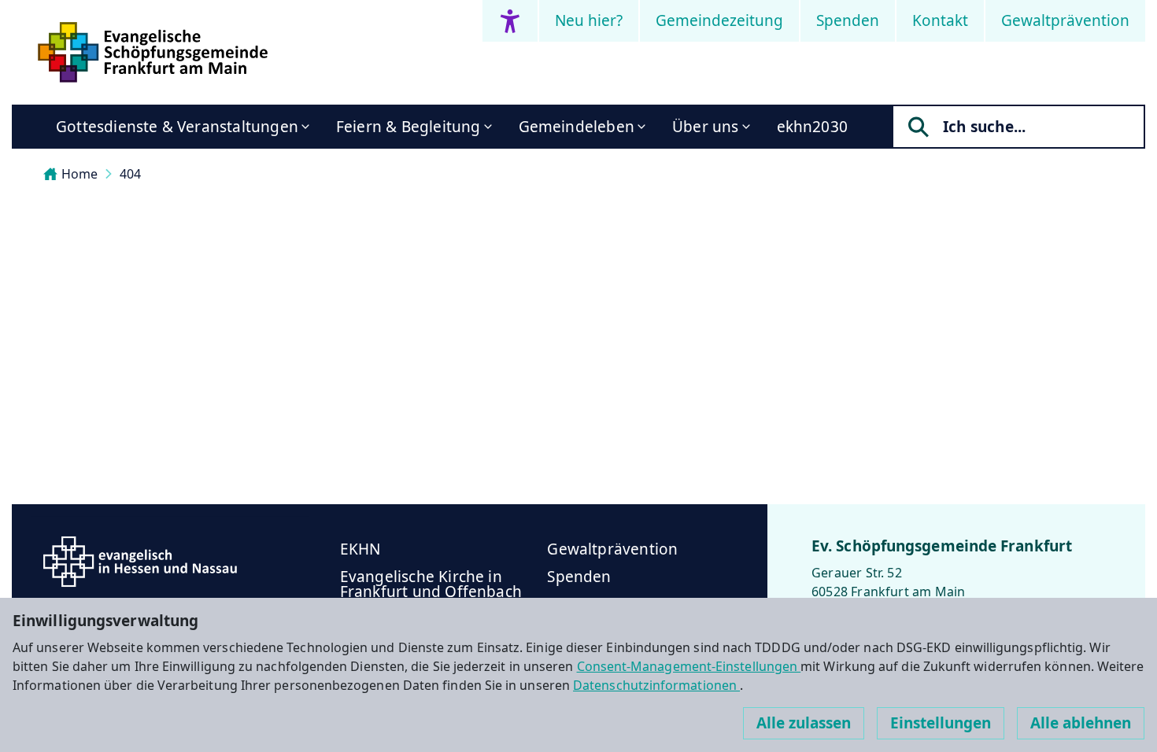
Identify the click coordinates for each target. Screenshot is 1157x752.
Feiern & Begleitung (408, 126)
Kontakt (940, 20)
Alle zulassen (803, 723)
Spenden (847, 20)
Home (79, 173)
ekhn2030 (812, 126)
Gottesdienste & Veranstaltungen (177, 126)
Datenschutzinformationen (656, 685)
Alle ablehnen (1080, 723)
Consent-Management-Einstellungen (689, 666)
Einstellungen (940, 723)
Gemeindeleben (576, 126)
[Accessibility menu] (510, 21)
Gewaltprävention (1065, 20)
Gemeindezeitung (719, 20)
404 (130, 173)
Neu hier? (589, 20)
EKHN (360, 549)
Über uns (705, 126)
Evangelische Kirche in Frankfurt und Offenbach (431, 584)
